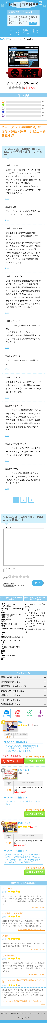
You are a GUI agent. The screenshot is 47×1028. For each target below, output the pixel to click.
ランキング (17, 32)
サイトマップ (24, 1018)
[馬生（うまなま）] (12, 759)
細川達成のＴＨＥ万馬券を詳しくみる (31, 930)
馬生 (20, 722)
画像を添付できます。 (9, 583)
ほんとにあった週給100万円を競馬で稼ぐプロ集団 (23, 981)
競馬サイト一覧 (26, 32)
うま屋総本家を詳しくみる (35, 974)
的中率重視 (13, 18)
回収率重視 (23, 18)
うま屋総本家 (8, 955)
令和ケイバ (23, 770)
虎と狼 (5, 936)
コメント (7, 528)
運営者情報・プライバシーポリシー (22, 1013)
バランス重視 (23, 22)
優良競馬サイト (35, 32)
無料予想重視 (13, 22)
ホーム (11, 32)
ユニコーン (7, 889)
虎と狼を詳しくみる (37, 949)
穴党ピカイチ (24, 823)
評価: (5, 578)
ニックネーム (9, 568)
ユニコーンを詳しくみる (36, 907)
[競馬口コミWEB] (23, 5)
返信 (7, 199)
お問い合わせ (5, 1013)
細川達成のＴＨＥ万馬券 (13, 913)
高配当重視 (33, 18)
